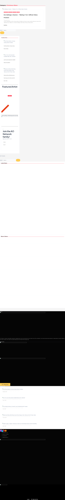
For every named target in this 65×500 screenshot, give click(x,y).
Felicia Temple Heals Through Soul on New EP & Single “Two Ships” (18, 259)
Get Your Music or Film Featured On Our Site (10, 115)
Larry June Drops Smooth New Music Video (13, 253)
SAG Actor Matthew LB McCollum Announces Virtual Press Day (17, 225)
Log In (28, 499)
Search (1, 30)
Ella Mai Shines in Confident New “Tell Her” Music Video (16, 285)
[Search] (2, 32)
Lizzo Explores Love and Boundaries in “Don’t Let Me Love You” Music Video (20, 212)
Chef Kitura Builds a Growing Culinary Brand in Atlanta (15, 166)
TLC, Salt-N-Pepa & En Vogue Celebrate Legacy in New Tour (17, 206)
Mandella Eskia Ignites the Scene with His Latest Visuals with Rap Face (19, 272)
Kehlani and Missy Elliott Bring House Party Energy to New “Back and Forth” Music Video (9, 78)
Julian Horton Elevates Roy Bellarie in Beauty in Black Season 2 (18, 219)
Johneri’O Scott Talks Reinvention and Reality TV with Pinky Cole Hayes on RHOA (22, 199)
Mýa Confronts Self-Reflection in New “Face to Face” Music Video (18, 279)
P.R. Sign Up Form (34, 499)
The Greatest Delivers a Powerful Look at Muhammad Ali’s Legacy (18, 179)
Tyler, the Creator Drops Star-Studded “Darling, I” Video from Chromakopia (20, 298)
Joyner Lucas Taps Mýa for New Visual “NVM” (14, 292)
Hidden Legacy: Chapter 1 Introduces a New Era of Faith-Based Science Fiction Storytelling (23, 192)
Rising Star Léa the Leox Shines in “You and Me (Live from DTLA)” (18, 266)
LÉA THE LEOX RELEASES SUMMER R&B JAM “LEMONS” (17, 173)
